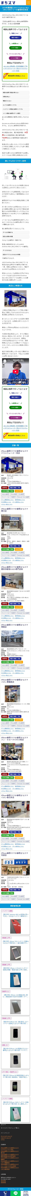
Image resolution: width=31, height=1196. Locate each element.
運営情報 (3, 1180)
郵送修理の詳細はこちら (16, 76)
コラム (3, 1139)
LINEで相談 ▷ (15, 47)
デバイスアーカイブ (6, 1136)
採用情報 (3, 1182)
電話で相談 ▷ (15, 37)
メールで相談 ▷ (15, 58)
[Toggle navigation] (28, 2)
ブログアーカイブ (6, 1138)
